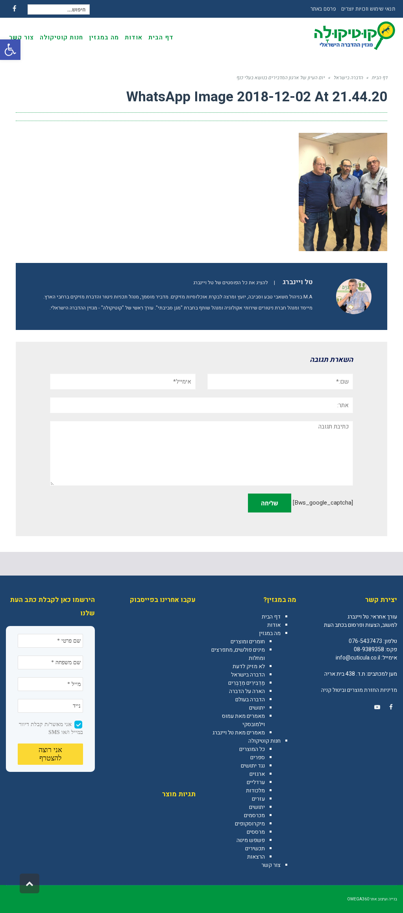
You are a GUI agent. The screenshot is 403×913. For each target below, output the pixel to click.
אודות (274, 625)
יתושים (257, 708)
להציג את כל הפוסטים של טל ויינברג (230, 282)
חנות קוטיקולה (264, 741)
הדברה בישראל (248, 675)
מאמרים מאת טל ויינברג (239, 733)
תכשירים (255, 848)
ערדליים (256, 782)
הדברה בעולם (250, 699)
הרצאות (256, 857)
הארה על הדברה (247, 691)
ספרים (257, 757)
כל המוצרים (252, 749)
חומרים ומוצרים (248, 641)
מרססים (256, 832)
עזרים (258, 799)
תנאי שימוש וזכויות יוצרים (368, 8)
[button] (10, 49)
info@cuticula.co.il (358, 658)
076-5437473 (365, 641)
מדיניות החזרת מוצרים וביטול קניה (359, 690)
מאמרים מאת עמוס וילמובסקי (243, 720)
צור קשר (271, 865)
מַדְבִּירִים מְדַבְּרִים (246, 683)
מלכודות (255, 790)
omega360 (358, 899)
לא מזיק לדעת (249, 666)
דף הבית (271, 617)
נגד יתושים (253, 766)
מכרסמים (254, 815)
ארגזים (257, 774)
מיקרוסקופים (250, 824)
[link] (391, 707)
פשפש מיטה (251, 840)
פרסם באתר (323, 8)
